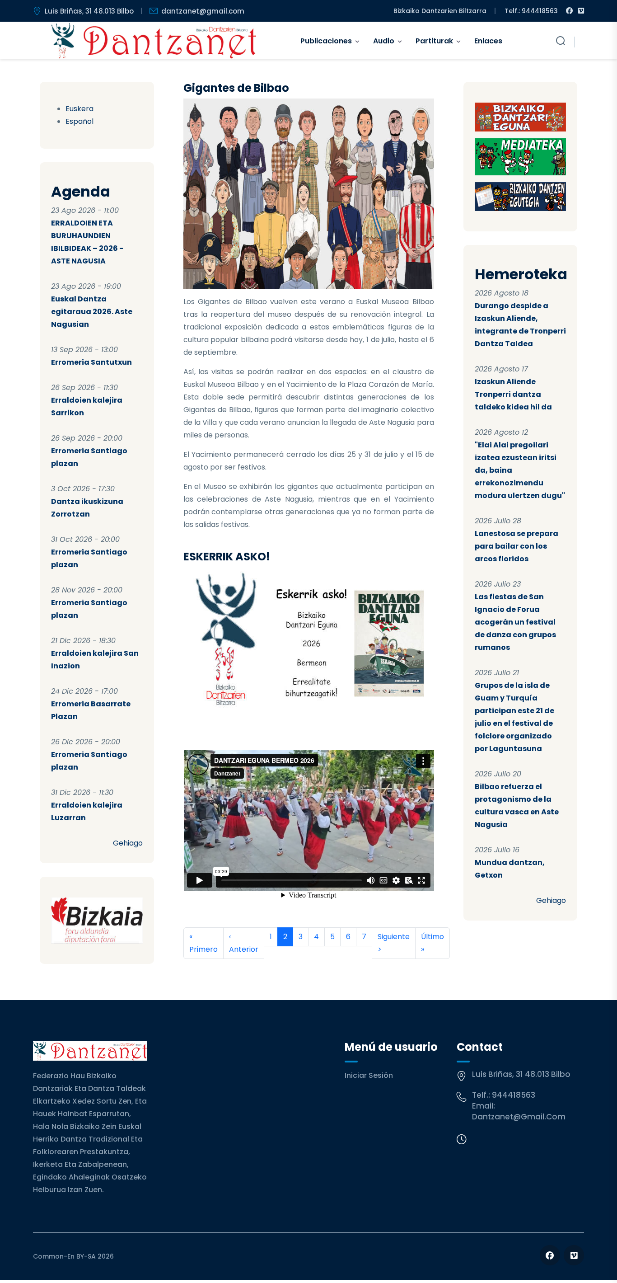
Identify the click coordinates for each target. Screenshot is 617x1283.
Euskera (79, 108)
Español (79, 121)
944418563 (513, 1095)
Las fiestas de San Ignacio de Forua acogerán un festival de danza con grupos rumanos (515, 622)
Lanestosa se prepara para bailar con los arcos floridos (516, 546)
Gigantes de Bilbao (236, 87)
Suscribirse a (187, 969)
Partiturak (434, 41)
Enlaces (488, 41)
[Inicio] (154, 41)
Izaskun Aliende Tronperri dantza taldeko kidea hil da (513, 394)
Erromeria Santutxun (91, 362)
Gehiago (128, 843)
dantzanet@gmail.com (202, 11)
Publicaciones (326, 41)
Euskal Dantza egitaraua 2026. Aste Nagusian (91, 311)
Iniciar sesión (369, 1075)
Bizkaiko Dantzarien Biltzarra (439, 10)
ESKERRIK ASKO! (226, 556)
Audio (383, 41)
